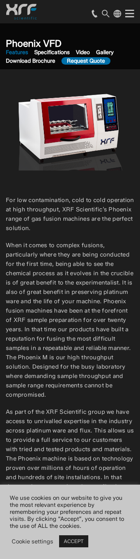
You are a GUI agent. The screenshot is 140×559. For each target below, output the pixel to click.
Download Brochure (30, 61)
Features (17, 52)
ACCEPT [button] (74, 541)
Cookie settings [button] (32, 541)
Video (83, 52)
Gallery (105, 52)
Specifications (52, 52)
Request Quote (86, 61)
